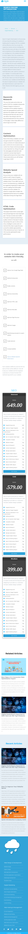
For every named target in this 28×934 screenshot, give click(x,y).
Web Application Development (11, 917)
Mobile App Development (10, 923)
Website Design (7, 912)
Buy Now (14, 517)
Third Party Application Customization (12, 920)
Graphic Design (7, 914)
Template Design (8, 926)
